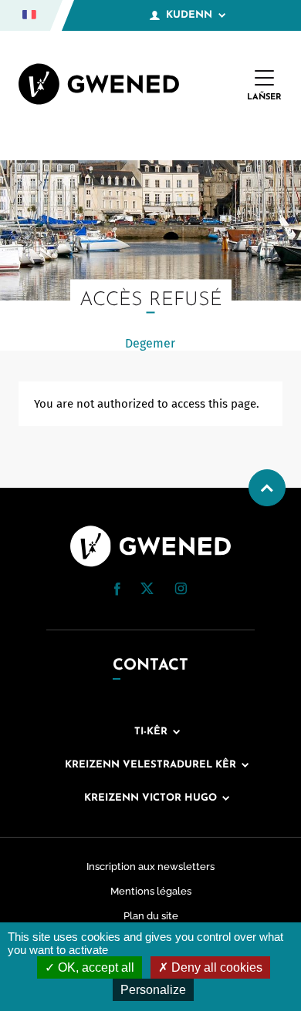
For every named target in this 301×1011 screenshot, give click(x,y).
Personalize (153, 989)
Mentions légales (150, 891)
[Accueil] (99, 86)
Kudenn (189, 15)
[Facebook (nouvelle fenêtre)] (117, 591)
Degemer (150, 343)
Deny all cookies (215, 967)
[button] (117, 589)
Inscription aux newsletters (150, 866)
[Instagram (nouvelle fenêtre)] (180, 591)
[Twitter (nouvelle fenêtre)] (147, 590)
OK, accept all (94, 967)
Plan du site (150, 916)
